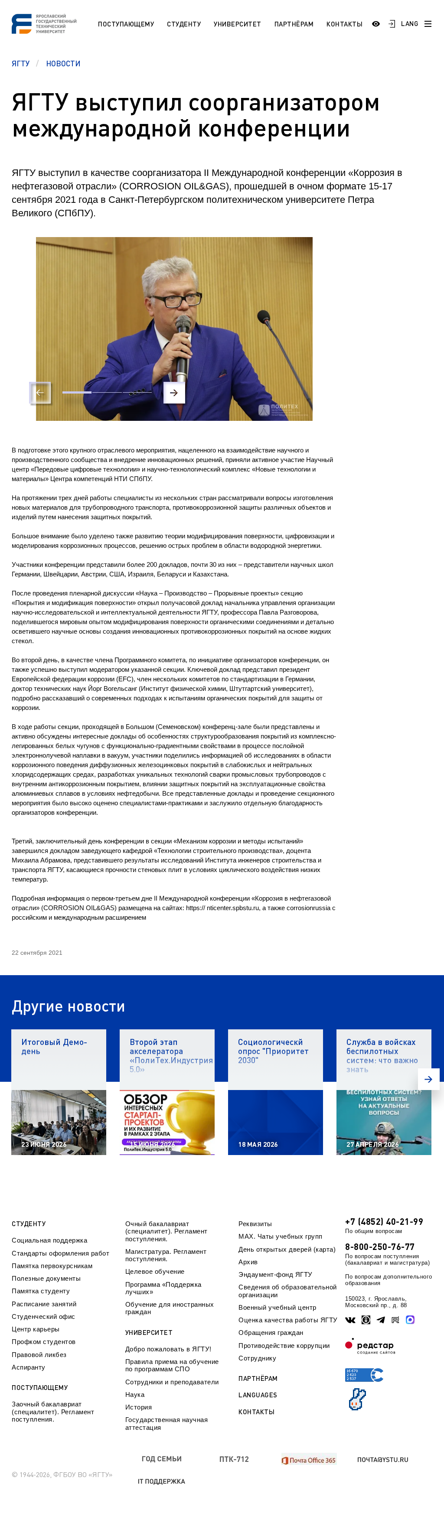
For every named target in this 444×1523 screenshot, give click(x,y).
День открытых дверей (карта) (287, 1249)
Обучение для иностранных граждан (169, 1308)
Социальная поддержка (49, 1240)
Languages (258, 1395)
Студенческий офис (43, 1316)
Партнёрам (294, 24)
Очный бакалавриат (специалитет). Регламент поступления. (166, 1231)
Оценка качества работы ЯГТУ (288, 1320)
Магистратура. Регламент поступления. (166, 1255)
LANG (410, 23)
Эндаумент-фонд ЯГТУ (275, 1274)
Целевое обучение (155, 1271)
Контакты (344, 24)
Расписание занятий (44, 1304)
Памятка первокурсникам (52, 1265)
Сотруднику (257, 1358)
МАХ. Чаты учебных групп (280, 1236)
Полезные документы (46, 1278)
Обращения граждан (271, 1332)
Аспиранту (29, 1367)
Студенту (184, 24)
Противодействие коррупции (284, 1345)
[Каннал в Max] (410, 1319)
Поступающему (126, 24)
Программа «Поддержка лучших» (163, 1288)
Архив (248, 1262)
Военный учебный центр (277, 1307)
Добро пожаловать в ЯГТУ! (168, 1349)
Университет (237, 24)
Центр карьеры (36, 1329)
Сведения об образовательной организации (287, 1290)
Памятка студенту (41, 1291)
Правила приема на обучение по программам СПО (172, 1365)
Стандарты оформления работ (60, 1253)
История (138, 1407)
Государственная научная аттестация (166, 1423)
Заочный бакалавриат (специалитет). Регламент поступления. (53, 1411)
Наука (135, 1394)
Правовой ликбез (39, 1354)
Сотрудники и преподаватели (172, 1382)
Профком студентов (44, 1341)
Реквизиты (255, 1223)
